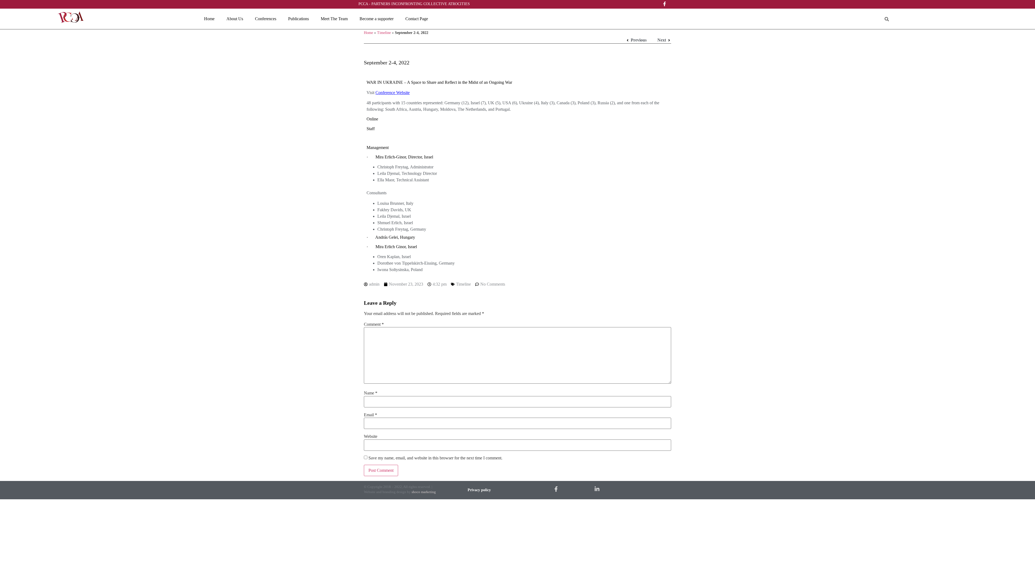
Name (370, 393)
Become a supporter (377, 18)
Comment (374, 324)
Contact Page (416, 18)
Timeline (384, 33)
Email (370, 415)
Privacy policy (479, 490)
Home (209, 18)
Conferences (265, 18)
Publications (298, 18)
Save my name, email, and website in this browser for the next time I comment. (435, 458)
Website (370, 436)
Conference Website (392, 92)
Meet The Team (334, 18)
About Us (234, 18)
